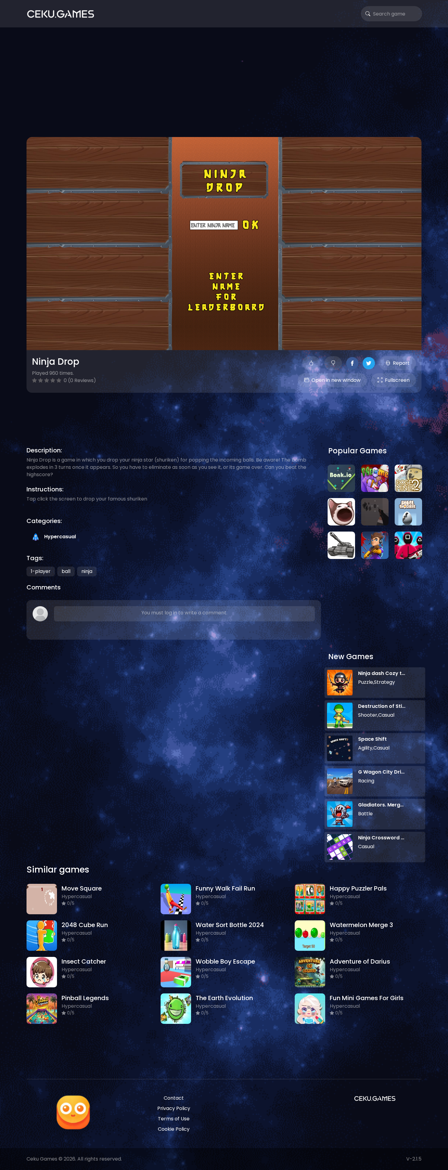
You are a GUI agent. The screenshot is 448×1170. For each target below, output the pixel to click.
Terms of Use (174, 1118)
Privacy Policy (173, 1108)
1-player (41, 571)
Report (401, 363)
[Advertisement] (224, 82)
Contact (174, 1097)
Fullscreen (397, 380)
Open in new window (336, 380)
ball (66, 571)
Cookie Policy (174, 1129)
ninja (86, 571)
